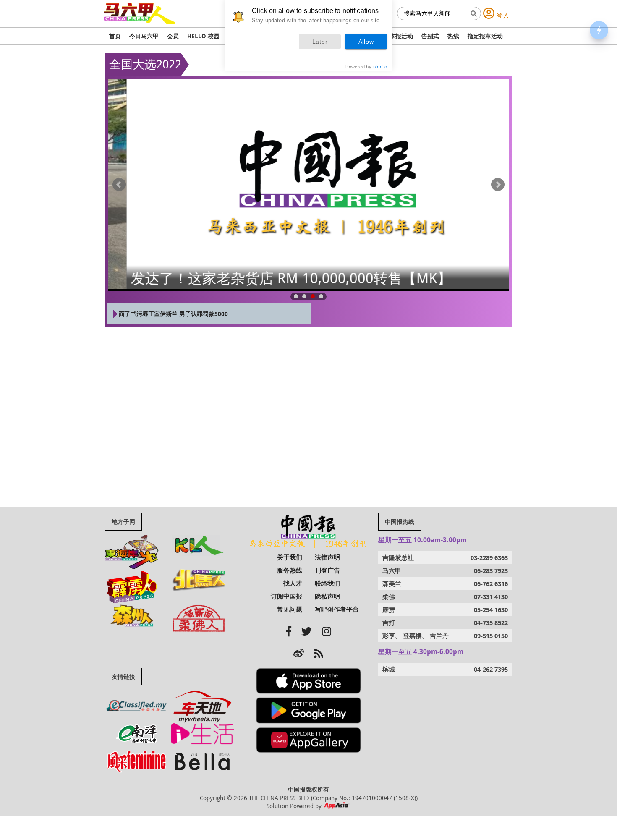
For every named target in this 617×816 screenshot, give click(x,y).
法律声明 (327, 557)
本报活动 (401, 36)
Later (320, 41)
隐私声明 (327, 596)
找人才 (292, 583)
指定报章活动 (485, 36)
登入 (503, 15)
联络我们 (327, 583)
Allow (366, 41)
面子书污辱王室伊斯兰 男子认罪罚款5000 (173, 314)
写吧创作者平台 (337, 609)
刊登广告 (327, 570)
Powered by (366, 66)
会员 (173, 36)
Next (498, 184)
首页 (115, 36)
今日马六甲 (144, 36)
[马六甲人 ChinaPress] (139, 7)
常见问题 (289, 609)
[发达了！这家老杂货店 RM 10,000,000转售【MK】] (308, 184)
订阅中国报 (286, 596)
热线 (453, 36)
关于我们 (289, 557)
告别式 (430, 36)
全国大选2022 (145, 64)
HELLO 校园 (203, 36)
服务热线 (289, 570)
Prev (119, 184)
